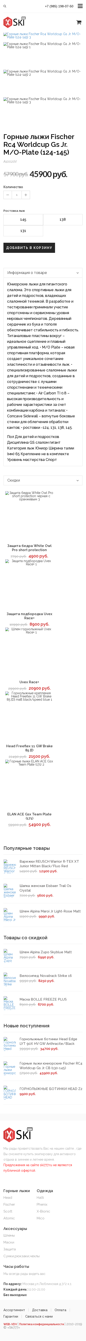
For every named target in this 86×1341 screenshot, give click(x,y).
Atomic (9, 1218)
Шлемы (9, 1235)
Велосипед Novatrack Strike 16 (45, 976)
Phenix (42, 1204)
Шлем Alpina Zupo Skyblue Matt (45, 952)
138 (63, 219)
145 (23, 219)
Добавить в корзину (29, 248)
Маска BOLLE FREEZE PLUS (43, 999)
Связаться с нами (39, 1316)
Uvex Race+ (29, 682)
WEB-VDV (10, 1324)
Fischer (9, 1204)
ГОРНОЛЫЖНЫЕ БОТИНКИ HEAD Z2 (50, 1089)
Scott (7, 1211)
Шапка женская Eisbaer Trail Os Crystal (45, 888)
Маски (8, 1242)
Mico (40, 1218)
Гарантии (10, 1316)
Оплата (60, 1310)
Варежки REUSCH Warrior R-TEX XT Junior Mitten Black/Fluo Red (49, 863)
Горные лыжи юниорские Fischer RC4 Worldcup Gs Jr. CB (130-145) (50, 1065)
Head (7, 1198)
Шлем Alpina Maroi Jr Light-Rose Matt (50, 911)
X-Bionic (43, 1211)
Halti (40, 1198)
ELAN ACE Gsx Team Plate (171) (29, 816)
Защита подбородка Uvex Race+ (29, 616)
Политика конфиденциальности (42, 1324)
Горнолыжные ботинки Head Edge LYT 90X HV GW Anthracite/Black (48, 1041)
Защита (9, 1249)
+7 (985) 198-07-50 (59, 6)
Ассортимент (14, 1310)
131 (23, 231)
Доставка (39, 1310)
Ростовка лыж (14, 210)
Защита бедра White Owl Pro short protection (29, 548)
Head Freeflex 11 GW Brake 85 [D (29, 748)
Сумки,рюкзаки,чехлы (21, 1256)
